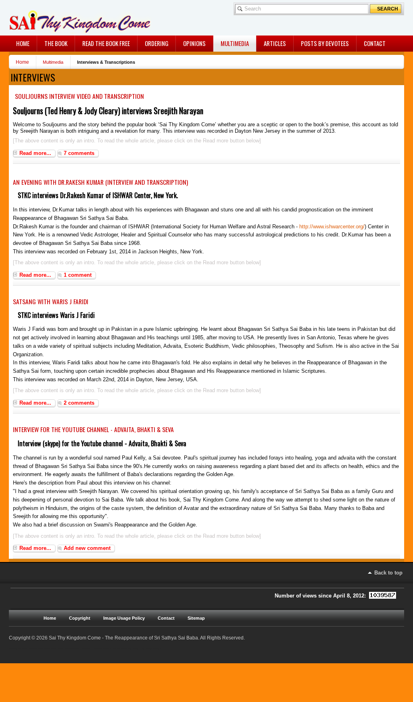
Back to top (388, 573)
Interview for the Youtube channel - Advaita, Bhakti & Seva (93, 429)
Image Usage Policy (124, 618)
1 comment (78, 275)
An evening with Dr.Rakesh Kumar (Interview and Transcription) (100, 182)
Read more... (35, 153)
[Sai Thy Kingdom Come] (42, 17)
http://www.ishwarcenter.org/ (332, 227)
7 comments (79, 153)
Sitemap (196, 618)
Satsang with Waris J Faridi (50, 301)
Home (22, 62)
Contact (166, 618)
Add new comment (87, 548)
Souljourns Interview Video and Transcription (79, 96)
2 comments (79, 403)
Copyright (79, 618)
